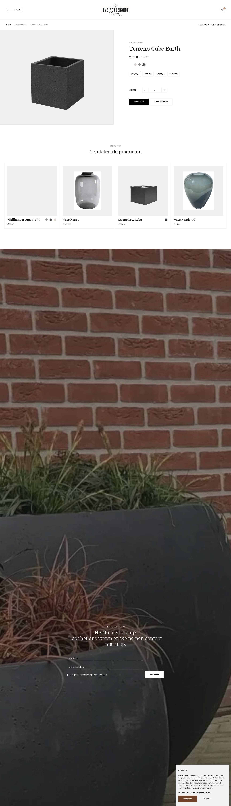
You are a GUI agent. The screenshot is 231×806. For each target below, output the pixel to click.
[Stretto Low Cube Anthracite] (166, 220)
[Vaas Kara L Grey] (110, 220)
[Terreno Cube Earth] (144, 64)
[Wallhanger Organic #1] (32, 191)
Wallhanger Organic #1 (23, 220)
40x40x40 (148, 74)
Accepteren (187, 799)
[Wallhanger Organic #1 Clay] (46, 220)
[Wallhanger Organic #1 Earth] (51, 220)
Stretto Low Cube (130, 220)
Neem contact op (161, 102)
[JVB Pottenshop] (115, 10)
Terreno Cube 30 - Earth (38, 25)
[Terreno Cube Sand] (135, 64)
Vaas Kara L (71, 220)
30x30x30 (135, 74)
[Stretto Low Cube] (143, 191)
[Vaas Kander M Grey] (221, 220)
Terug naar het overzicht (212, 25)
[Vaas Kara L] (87, 191)
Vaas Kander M (184, 220)
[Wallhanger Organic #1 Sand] (55, 220)
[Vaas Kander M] (198, 191)
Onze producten (20, 25)
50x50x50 (160, 74)
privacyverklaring (99, 675)
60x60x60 (173, 74)
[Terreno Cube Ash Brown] (131, 64)
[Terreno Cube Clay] (139, 64)
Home (8, 25)
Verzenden (154, 674)
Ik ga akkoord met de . (89, 675)
